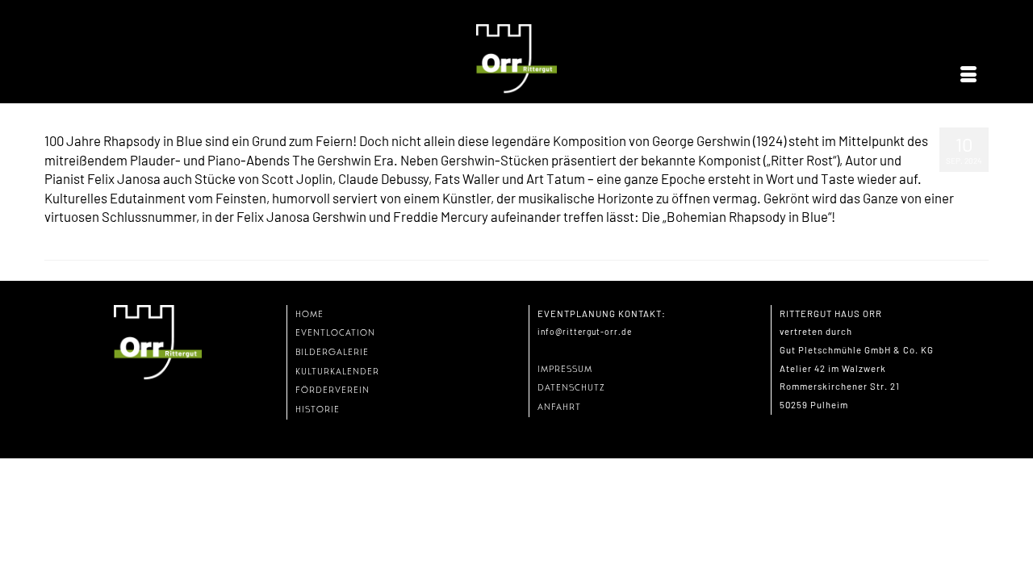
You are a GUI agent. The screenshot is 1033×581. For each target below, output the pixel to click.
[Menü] (968, 75)
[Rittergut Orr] (516, 59)
